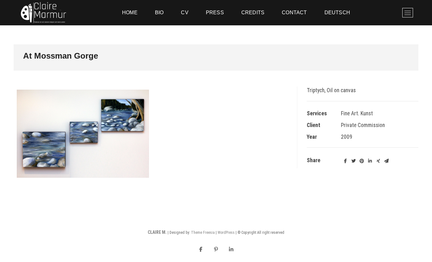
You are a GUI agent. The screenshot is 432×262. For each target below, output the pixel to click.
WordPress (226, 232)
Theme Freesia (203, 232)
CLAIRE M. (157, 232)
